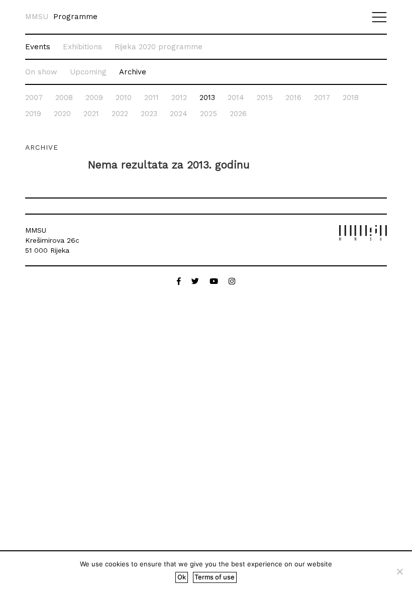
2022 (120, 113)
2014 (236, 97)
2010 (124, 97)
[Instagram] (232, 281)
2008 (64, 97)
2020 (62, 113)
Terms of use (214, 577)
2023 (149, 113)
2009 (94, 97)
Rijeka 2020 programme (158, 46)
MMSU (36, 17)
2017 (322, 97)
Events (37, 46)
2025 (208, 113)
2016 (293, 97)
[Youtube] (215, 281)
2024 (178, 113)
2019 (33, 113)
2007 (34, 97)
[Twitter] (196, 281)
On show (41, 71)
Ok (181, 577)
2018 (351, 97)
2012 (179, 97)
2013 (207, 97)
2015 (265, 97)
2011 (151, 97)
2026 (238, 113)
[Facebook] (180, 281)
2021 (91, 113)
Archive (132, 71)
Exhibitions (82, 46)
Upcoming (88, 71)
